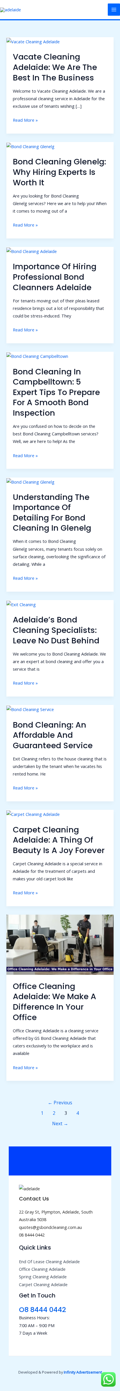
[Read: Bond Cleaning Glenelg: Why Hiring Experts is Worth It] (30, 146)
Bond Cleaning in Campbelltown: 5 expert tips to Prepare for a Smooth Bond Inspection (56, 392)
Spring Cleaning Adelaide (43, 1276)
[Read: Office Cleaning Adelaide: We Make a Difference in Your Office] (59, 944)
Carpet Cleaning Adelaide (43, 1284)
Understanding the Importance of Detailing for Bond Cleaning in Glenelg (52, 512)
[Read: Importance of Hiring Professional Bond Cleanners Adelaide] (31, 251)
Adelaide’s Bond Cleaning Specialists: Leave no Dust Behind (56, 630)
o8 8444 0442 (42, 1309)
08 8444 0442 (32, 1235)
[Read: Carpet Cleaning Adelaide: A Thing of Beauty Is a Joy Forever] (33, 813)
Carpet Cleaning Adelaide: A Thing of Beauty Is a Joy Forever (59, 840)
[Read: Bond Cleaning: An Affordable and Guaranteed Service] (30, 709)
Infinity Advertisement (83, 1372)
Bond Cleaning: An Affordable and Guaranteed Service (53, 735)
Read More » (25, 119)
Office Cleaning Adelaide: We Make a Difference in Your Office (54, 1002)
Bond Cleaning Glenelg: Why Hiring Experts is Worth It (59, 172)
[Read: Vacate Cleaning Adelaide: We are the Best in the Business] (33, 41)
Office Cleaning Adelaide (42, 1269)
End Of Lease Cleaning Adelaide (49, 1261)
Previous (60, 1102)
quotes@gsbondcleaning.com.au (50, 1227)
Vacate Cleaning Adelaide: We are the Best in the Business (55, 67)
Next (60, 1123)
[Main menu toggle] (114, 9)
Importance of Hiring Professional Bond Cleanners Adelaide (54, 277)
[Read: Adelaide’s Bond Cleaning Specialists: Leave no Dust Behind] (21, 604)
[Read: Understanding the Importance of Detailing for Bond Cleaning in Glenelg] (30, 481)
